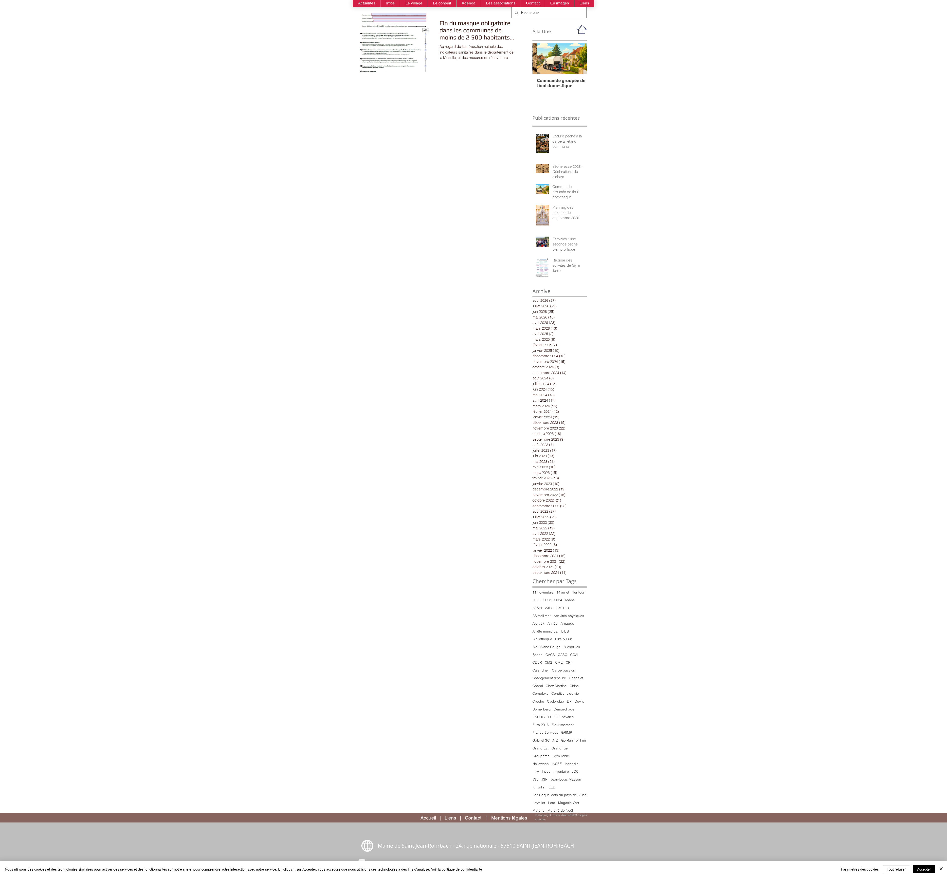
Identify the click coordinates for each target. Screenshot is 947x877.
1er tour (578, 592)
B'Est (565, 631)
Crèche (538, 701)
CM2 (548, 662)
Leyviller (538, 803)
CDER (537, 662)
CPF (569, 662)
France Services (545, 732)
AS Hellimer (541, 616)
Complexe (540, 693)
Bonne (537, 655)
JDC (575, 771)
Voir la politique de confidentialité (456, 869)
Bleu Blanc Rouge (546, 647)
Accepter (924, 869)
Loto (551, 803)
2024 (558, 600)
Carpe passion (563, 670)
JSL (535, 779)
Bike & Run (563, 639)
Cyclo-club (555, 701)
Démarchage (564, 709)
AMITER (562, 608)
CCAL (574, 655)
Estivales (567, 717)
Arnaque (567, 623)
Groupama (540, 756)
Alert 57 (538, 623)
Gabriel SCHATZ (545, 740)
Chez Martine (556, 686)
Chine (574, 686)
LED (552, 787)
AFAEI (537, 608)
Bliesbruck (572, 647)
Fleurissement (563, 725)
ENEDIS (538, 717)
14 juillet (562, 592)
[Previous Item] (540, 58)
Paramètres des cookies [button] (860, 869)
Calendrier (540, 670)
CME (559, 662)
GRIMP (566, 732)
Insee (546, 771)
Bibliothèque (542, 639)
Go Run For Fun (573, 740)
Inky (535, 771)
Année (552, 623)
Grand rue (559, 748)
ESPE (552, 717)
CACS (550, 655)
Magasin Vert (568, 803)
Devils (579, 701)
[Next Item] (579, 58)
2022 (536, 600)
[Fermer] (941, 869)
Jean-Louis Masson (565, 779)
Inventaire (561, 771)
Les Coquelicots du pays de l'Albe (559, 795)
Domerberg (541, 709)
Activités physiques (569, 616)
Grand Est (540, 748)
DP (569, 701)
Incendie (572, 764)
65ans (570, 600)
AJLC (549, 608)
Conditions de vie (565, 693)
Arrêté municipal (545, 631)
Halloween (540, 764)
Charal (537, 686)
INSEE (557, 764)
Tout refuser (896, 869)
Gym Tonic (560, 756)
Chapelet (576, 678)
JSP (544, 779)
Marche (538, 810)
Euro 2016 (540, 725)
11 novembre (542, 592)
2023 (547, 600)
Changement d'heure (549, 678)
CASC (562, 655)
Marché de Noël (560, 810)
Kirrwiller (539, 787)
